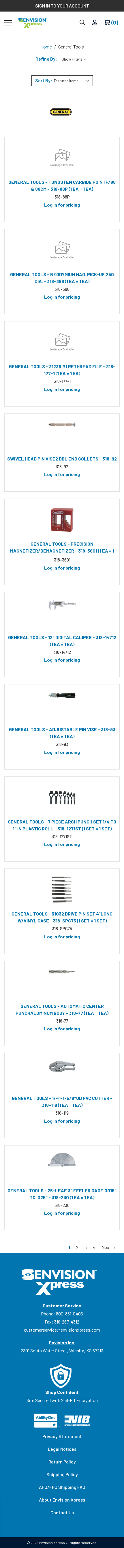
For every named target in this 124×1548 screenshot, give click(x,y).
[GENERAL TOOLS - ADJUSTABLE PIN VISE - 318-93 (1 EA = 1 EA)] (62, 705)
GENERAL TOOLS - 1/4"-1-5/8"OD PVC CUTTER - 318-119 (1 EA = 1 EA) (62, 1101)
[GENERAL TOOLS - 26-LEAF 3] (62, 1166)
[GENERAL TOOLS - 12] (62, 613)
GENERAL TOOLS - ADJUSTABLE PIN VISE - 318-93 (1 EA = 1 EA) (62, 733)
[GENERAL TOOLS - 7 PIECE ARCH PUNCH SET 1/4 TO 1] (62, 797)
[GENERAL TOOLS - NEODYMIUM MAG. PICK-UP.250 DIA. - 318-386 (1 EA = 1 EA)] (62, 250)
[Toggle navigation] (8, 22)
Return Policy (62, 1461)
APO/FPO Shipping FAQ (62, 1487)
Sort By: (43, 80)
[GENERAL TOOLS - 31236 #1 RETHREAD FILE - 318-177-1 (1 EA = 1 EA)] (62, 342)
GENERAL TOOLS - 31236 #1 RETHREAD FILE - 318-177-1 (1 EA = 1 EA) (62, 370)
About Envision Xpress (62, 1499)
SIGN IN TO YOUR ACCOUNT (62, 5)
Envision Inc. (62, 1342)
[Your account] (95, 22)
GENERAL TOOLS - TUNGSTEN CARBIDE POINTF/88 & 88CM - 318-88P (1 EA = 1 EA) (62, 185)
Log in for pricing (62, 204)
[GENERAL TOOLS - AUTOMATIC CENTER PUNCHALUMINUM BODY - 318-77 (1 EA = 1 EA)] (62, 982)
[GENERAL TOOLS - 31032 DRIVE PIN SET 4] (62, 889)
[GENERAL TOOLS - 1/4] (62, 1074)
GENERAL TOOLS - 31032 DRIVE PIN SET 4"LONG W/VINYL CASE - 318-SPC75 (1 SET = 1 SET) (62, 917)
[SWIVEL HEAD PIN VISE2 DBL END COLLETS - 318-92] (62, 434)
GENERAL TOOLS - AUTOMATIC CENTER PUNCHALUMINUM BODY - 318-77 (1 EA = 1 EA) (62, 1009)
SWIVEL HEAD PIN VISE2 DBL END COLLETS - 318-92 (62, 458)
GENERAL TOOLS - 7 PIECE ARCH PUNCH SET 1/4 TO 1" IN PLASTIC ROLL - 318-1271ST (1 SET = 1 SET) (62, 825)
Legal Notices (62, 1449)
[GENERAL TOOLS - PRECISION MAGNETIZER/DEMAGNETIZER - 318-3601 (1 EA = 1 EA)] (62, 520)
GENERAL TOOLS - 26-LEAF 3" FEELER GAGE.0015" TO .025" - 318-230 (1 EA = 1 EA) (62, 1194)
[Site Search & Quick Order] (82, 22)
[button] (62, 59)
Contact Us (62, 1512)
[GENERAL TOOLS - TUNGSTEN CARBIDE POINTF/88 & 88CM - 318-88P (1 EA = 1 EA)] (62, 158)
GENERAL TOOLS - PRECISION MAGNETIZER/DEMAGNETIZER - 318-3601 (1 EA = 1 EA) (62, 548)
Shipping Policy (62, 1474)
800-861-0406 (69, 1313)
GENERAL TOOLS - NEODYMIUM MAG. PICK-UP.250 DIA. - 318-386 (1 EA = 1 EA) (62, 278)
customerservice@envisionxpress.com (62, 1329)
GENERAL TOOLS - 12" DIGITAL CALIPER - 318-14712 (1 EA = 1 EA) (62, 640)
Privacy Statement (62, 1436)
